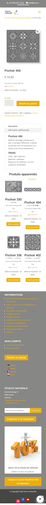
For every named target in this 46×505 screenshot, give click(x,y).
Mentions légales (13, 317)
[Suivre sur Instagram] (18, 501)
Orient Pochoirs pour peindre (21, 18)
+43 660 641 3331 (16, 3)
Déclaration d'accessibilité (16, 311)
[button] (38, 32)
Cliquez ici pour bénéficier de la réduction (23, 481)
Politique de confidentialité (17, 326)
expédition (11, 86)
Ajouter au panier (28, 103)
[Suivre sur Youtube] (28, 499)
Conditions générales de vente (18, 320)
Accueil (7, 18)
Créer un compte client (15, 345)
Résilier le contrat (16, 357)
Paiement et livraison (14, 329)
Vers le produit (13, 224)
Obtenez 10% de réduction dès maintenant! (23, 468)
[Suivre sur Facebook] (23, 499)
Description (13, 126)
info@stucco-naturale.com (15, 400)
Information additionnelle (18, 130)
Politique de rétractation (16, 323)
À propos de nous (13, 314)
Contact (9, 332)
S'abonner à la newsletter (20, 419)
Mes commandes (13, 348)
